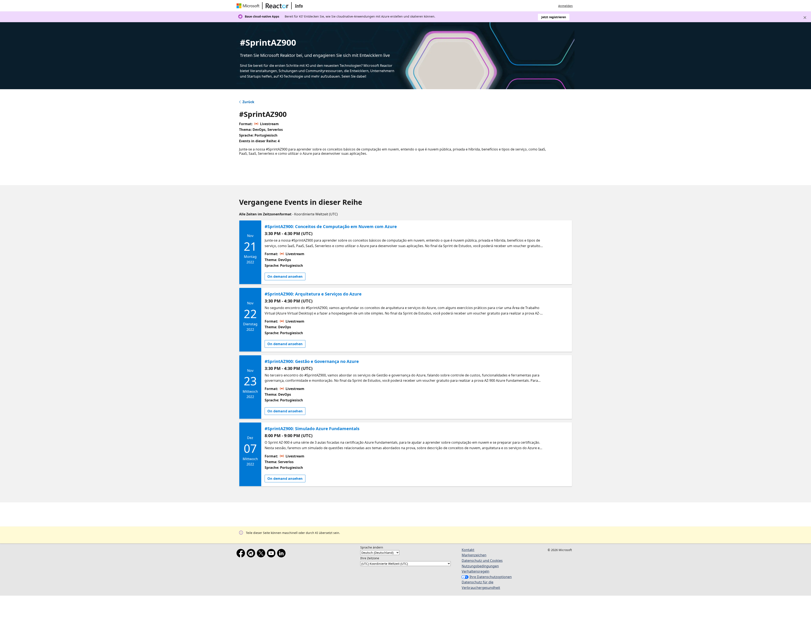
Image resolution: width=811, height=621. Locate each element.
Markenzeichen (474, 555)
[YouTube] (272, 554)
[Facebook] (242, 554)
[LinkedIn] (282, 554)
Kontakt (468, 549)
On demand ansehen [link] (285, 276)
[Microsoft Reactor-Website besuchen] (277, 5)
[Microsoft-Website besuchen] (249, 5)
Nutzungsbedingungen (480, 566)
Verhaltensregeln (475, 571)
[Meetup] (252, 554)
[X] (262, 554)
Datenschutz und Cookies (482, 560)
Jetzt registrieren (553, 17)
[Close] (804, 17)
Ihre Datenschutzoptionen (490, 576)
